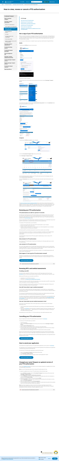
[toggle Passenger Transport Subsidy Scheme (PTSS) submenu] (16, 57)
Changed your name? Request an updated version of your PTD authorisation (31, 29)
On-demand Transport (8, 4)
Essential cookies (43, 457)
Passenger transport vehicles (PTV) (8, 44)
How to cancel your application (26, 26)
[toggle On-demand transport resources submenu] (16, 67)
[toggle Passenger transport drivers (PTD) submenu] (16, 22)
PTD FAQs (6, 34)
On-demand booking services (8, 48)
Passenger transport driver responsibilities (9, 37)
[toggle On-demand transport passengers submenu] (16, 51)
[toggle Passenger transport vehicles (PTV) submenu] (16, 44)
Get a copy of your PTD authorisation (27, 20)
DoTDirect (21, 274)
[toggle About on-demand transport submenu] (16, 19)
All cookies (42, 459)
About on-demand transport (8, 19)
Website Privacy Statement (8, 459)
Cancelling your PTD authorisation (27, 25)
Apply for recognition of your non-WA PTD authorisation (10, 41)
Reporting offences (8, 69)
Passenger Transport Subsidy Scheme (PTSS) (9, 57)
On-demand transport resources (9, 67)
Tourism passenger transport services (10, 60)
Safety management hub (8, 54)
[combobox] (36, 2)
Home (3, 4)
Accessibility (22, 1)
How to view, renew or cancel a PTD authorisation (10, 29)
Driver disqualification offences (8, 32)
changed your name (26, 366)
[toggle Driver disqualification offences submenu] (16, 32)
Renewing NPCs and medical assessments (28, 23)
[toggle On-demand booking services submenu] (16, 48)
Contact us (28, 1)
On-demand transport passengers (9, 51)
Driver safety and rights (8, 39)
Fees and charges (28, 217)
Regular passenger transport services (10, 63)
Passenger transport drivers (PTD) (18, 4)
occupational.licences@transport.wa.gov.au (32, 279)
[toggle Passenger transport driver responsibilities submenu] (16, 37)
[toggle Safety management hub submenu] (16, 54)
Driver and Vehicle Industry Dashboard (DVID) (29, 203)
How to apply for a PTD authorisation (11, 26)
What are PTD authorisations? (9, 24)
